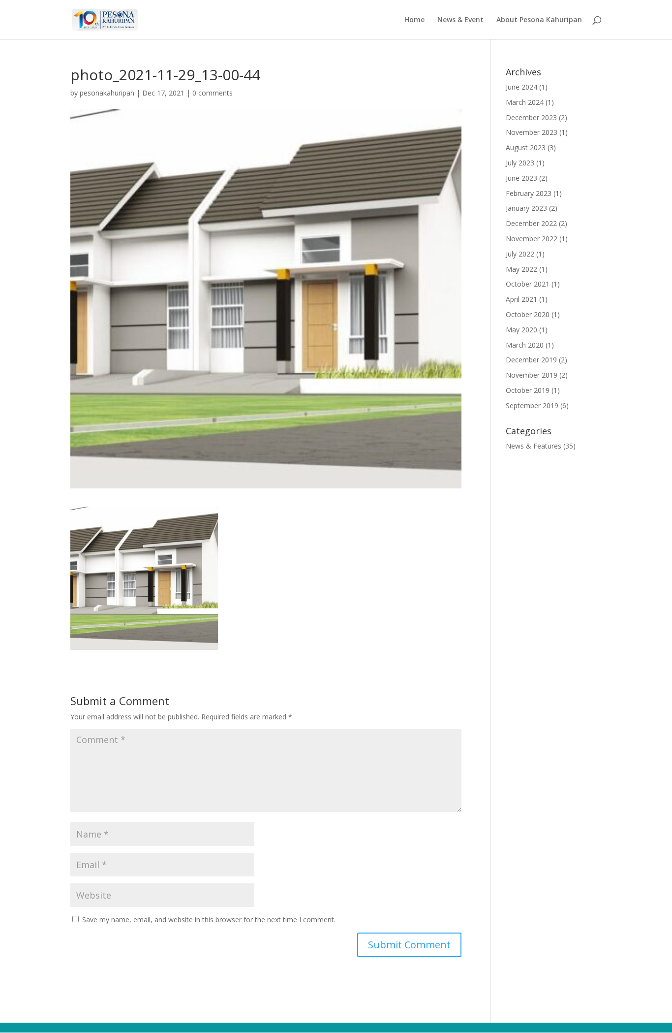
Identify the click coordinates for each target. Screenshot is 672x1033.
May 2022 (521, 269)
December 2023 (531, 117)
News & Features (533, 446)
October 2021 (528, 284)
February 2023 (528, 193)
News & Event (460, 20)
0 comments (212, 92)
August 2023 (526, 147)
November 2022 (531, 238)
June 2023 (521, 178)
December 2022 (531, 223)
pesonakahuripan (107, 92)
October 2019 (528, 390)
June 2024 (521, 87)
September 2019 (532, 405)
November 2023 (531, 132)
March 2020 (525, 345)
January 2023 (526, 208)
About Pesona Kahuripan (539, 20)
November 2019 (531, 375)
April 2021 (521, 299)
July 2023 (520, 162)
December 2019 (531, 359)
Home (414, 20)
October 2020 (528, 314)
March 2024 (525, 102)
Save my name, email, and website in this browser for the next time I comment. (209, 919)
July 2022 (520, 253)
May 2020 (521, 329)
